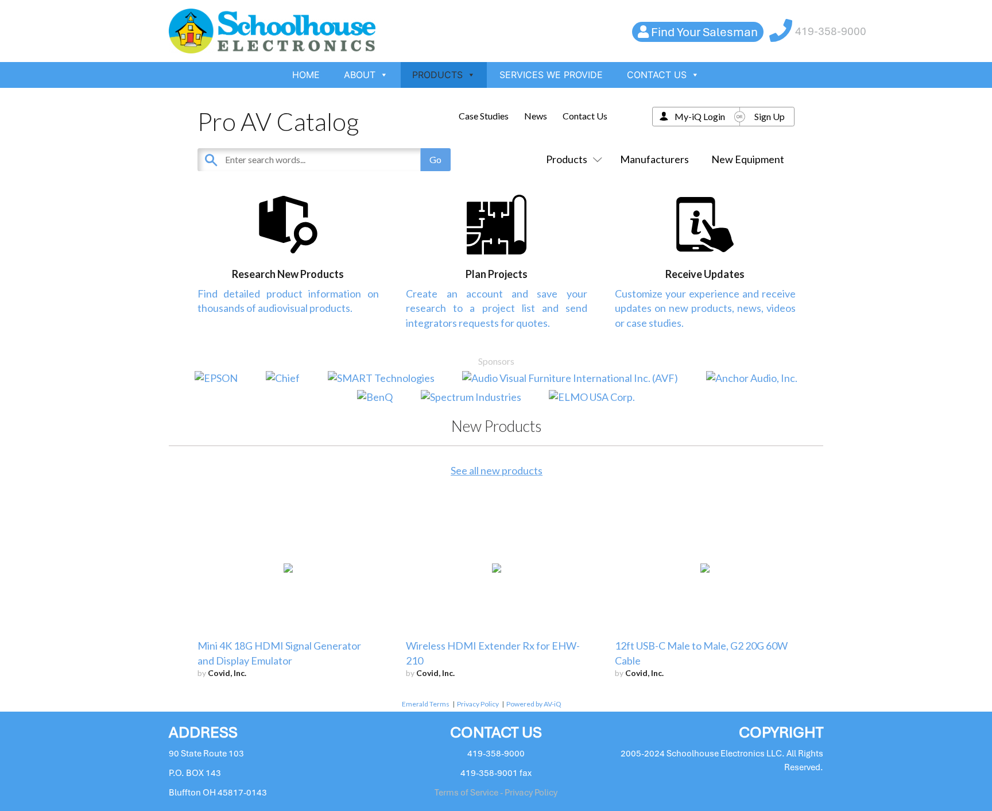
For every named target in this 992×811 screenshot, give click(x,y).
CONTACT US (657, 74)
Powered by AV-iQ (533, 704)
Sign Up (769, 116)
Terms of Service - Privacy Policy (496, 792)
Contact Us (585, 115)
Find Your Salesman (704, 32)
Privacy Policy (478, 704)
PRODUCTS (437, 74)
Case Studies (484, 115)
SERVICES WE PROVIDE (551, 74)
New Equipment (747, 159)
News (535, 115)
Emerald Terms (426, 704)
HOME (306, 74)
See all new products (496, 470)
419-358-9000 (830, 31)
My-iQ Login (700, 116)
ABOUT (359, 74)
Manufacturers (654, 159)
